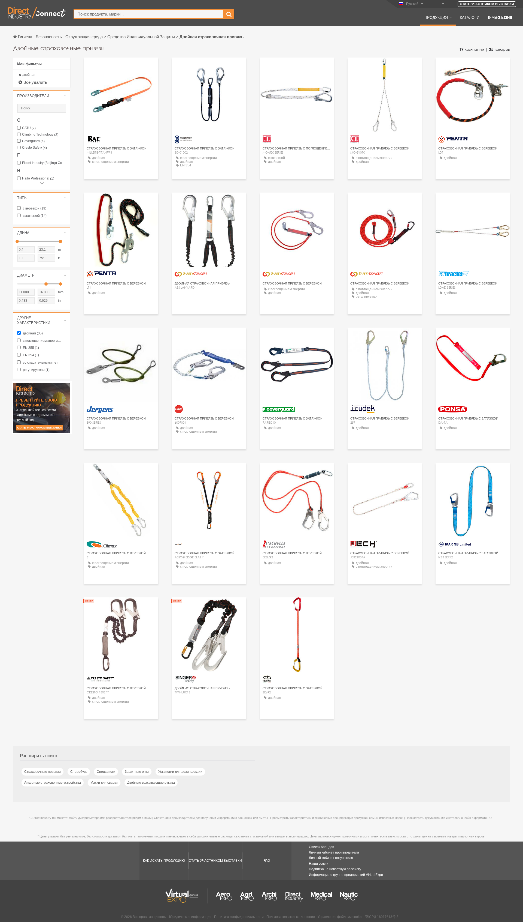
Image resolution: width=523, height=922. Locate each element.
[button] (41, 95)
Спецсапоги (106, 772)
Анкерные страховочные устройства (52, 783)
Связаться (121, 66)
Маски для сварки (104, 783)
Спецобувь (78, 772)
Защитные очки (137, 772)
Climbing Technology (40, 135)
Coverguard (33, 141)
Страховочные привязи (42, 772)
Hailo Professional (38, 178)
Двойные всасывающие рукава (151, 783)
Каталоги (469, 17)
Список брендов (321, 847)
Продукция (436, 17)
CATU (29, 128)
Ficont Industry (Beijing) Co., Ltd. (44, 163)
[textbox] (149, 14)
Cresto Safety (34, 148)
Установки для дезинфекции (180, 772)
